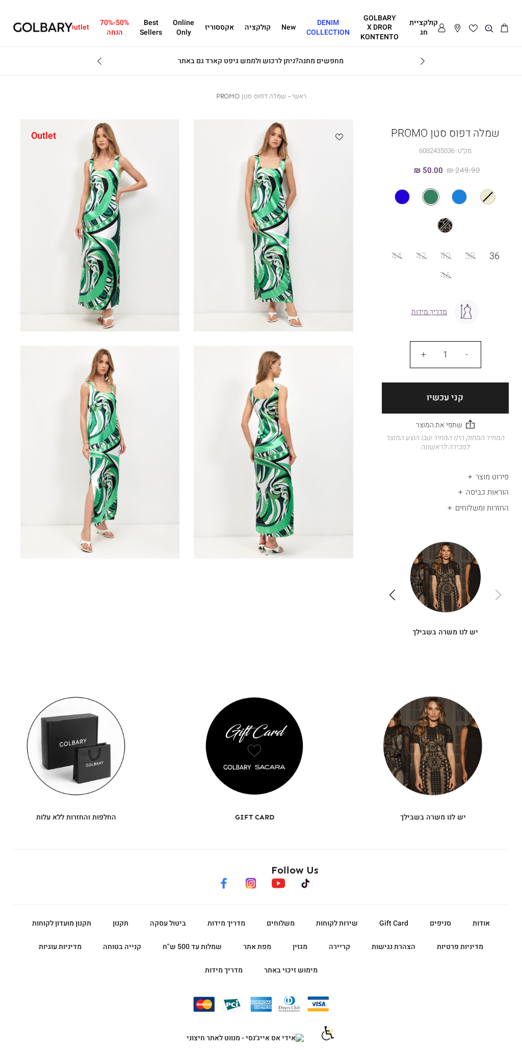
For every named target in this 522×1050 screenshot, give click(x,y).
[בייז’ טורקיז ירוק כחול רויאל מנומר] (445, 211)
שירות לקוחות (337, 923)
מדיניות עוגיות (60, 946)
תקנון (120, 923)
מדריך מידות (226, 923)
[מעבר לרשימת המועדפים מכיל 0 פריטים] (473, 28)
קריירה (339, 946)
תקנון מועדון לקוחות (61, 923)
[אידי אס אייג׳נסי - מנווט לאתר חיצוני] (245, 1038)
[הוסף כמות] (423, 354)
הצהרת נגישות (393, 946)
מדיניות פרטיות (460, 946)
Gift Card (393, 923)
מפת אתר (257, 946)
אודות (481, 923)
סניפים (440, 923)
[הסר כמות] (467, 354)
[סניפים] (457, 28)
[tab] (445, 474)
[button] (505, 28)
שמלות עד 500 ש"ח (192, 946)
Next (99, 61)
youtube (278, 881)
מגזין (300, 946)
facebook (224, 881)
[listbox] (445, 211)
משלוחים (281, 923)
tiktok (306, 881)
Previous (422, 61)
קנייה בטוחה (122, 946)
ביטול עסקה (168, 923)
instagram (251, 881)
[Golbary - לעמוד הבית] (43, 30)
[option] (488, 197)
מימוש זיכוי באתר (291, 970)
